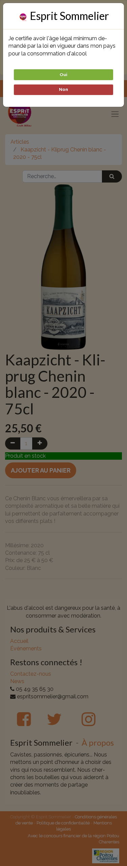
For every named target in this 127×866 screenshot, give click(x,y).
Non (63, 89)
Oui (63, 74)
